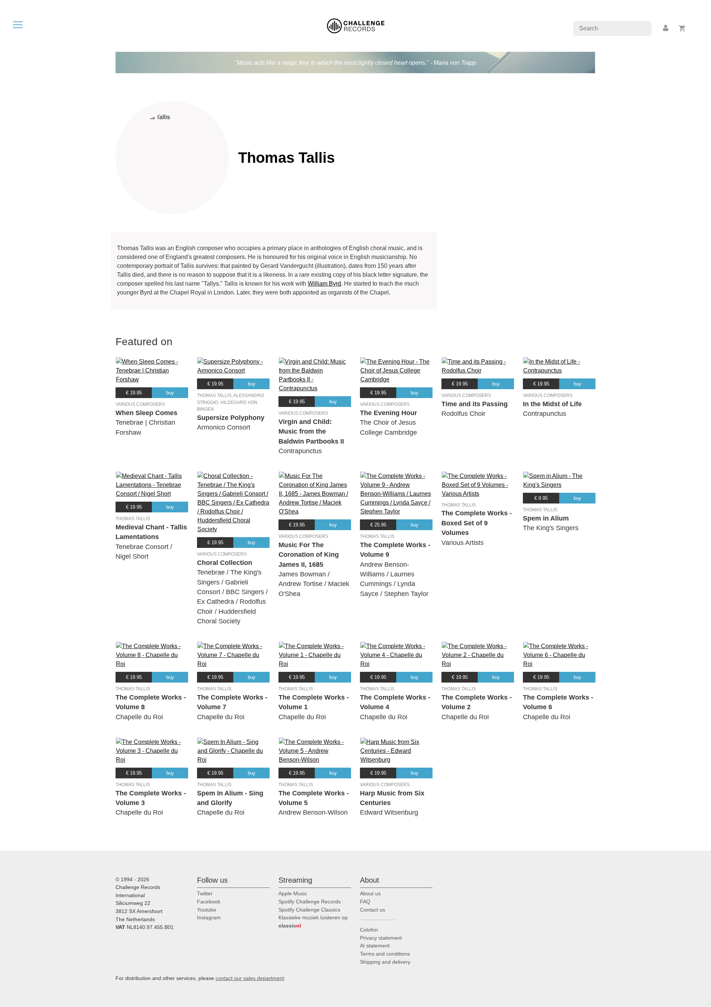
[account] (666, 28)
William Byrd (324, 283)
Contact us (372, 910)
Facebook (208, 902)
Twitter (205, 893)
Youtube (206, 910)
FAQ (365, 902)
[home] (355, 25)
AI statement (375, 946)
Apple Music (292, 893)
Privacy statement (381, 938)
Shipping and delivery (385, 962)
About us (370, 893)
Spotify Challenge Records (309, 902)
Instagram (209, 917)
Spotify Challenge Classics (309, 910)
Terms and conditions (385, 954)
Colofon (369, 930)
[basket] (682, 28)
